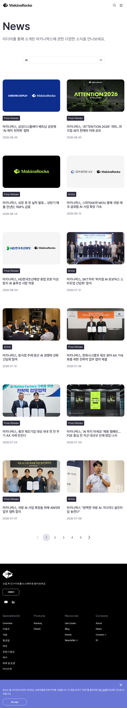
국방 (5, 634)
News (99, 629)
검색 (114, 5)
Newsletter (70, 640)
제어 (5, 657)
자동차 (6, 629)
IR (97, 640)
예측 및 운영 (9, 663)
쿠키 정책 (102, 690)
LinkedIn (13, 602)
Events (68, 634)
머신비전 (7, 668)
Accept (15, 702)
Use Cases (70, 623)
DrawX (37, 629)
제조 (5, 646)
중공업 (6, 640)
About (99, 623)
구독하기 (11, 592)
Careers (100, 634)
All (26, 60)
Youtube (6, 602)
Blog (67, 629)
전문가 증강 (9, 651)
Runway (38, 623)
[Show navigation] (121, 5)
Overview (7, 623)
